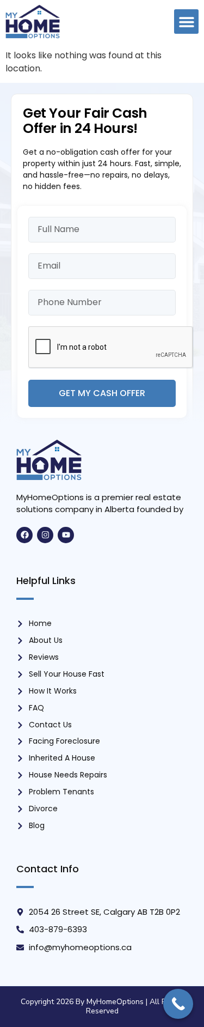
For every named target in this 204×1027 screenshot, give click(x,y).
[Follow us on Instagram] (45, 535)
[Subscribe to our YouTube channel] (66, 535)
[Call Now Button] (178, 1004)
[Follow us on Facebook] (24, 535)
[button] (186, 21)
